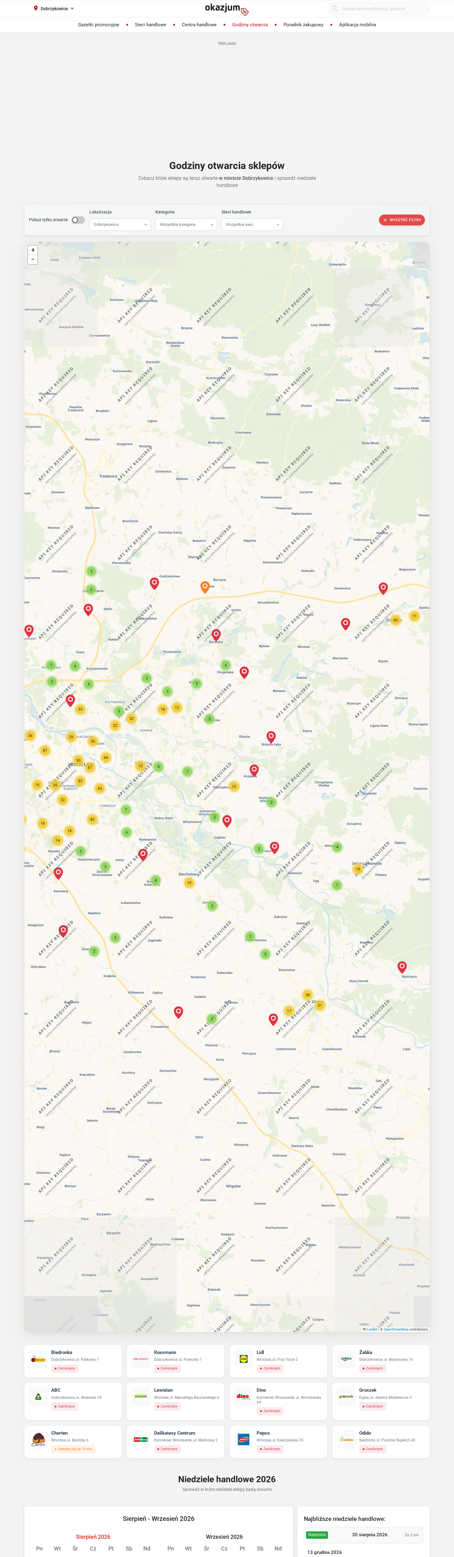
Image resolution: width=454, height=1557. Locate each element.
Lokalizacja (100, 211)
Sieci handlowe (236, 211)
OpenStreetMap (396, 1329)
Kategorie (165, 211)
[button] (234, 786)
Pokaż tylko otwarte (48, 219)
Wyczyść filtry (405, 220)
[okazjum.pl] (227, 9)
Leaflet (371, 1329)
